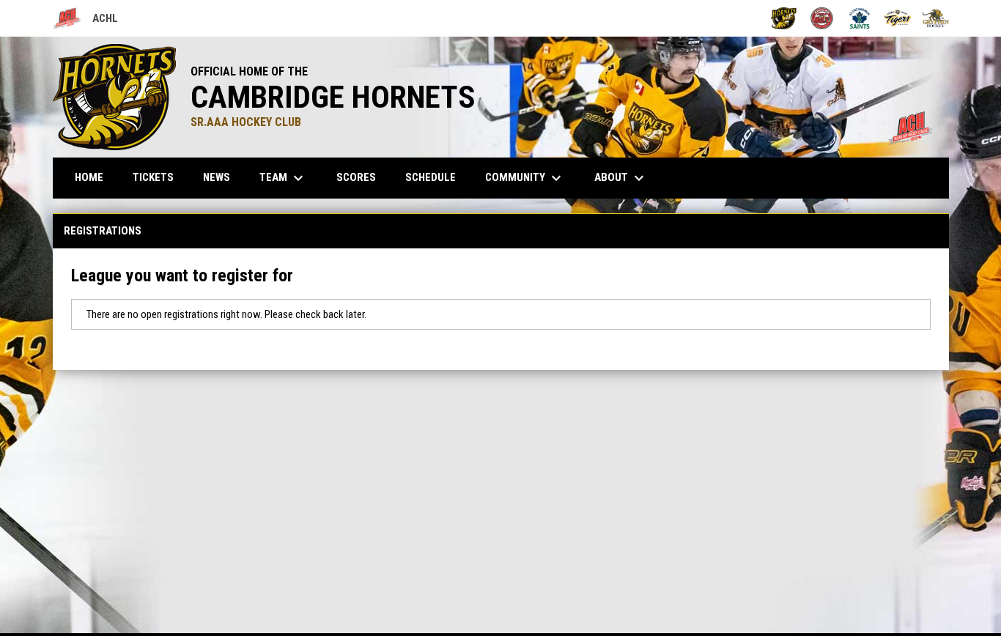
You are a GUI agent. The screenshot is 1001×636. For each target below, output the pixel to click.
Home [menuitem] (89, 177)
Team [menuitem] (283, 178)
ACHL (85, 20)
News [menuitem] (216, 177)
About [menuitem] (621, 178)
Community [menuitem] (525, 178)
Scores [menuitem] (356, 177)
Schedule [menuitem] (430, 177)
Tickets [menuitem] (153, 177)
